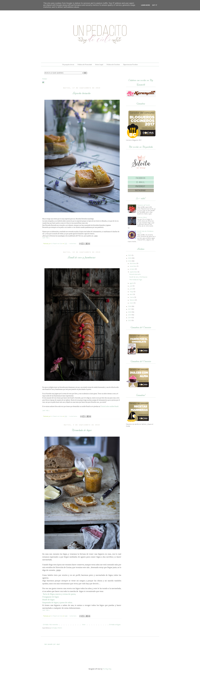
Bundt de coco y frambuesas (82, 257)
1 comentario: (73, 244)
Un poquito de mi (68, 64)
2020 (129, 258)
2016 (129, 312)
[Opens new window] (43, 83)
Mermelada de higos (82, 430)
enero (131, 303)
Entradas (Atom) (56, 628)
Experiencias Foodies (130, 64)
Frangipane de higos (50, 597)
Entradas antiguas (115, 625)
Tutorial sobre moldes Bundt (109, 406)
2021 (129, 256)
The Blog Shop (107, 669)
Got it (154, 5)
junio (131, 289)
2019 (129, 261)
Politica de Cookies (113, 64)
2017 (129, 309)
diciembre (133, 264)
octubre (132, 269)
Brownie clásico (142, 218)
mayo (131, 292)
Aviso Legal (99, 64)
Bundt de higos (48, 599)
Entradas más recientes (50, 625)
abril (131, 295)
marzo (132, 297)
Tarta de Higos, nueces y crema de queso (59, 594)
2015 (129, 315)
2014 (129, 318)
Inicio (83, 625)
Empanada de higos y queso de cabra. (57, 602)
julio (131, 286)
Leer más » (45, 238)
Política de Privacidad (85, 64)
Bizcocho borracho (82, 93)
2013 (129, 321)
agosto (132, 283)
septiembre (133, 272)
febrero (132, 300)
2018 (129, 307)
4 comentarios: (73, 416)
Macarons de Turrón (143, 205)
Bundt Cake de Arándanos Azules (145, 232)
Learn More (145, 5)
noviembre (133, 266)
